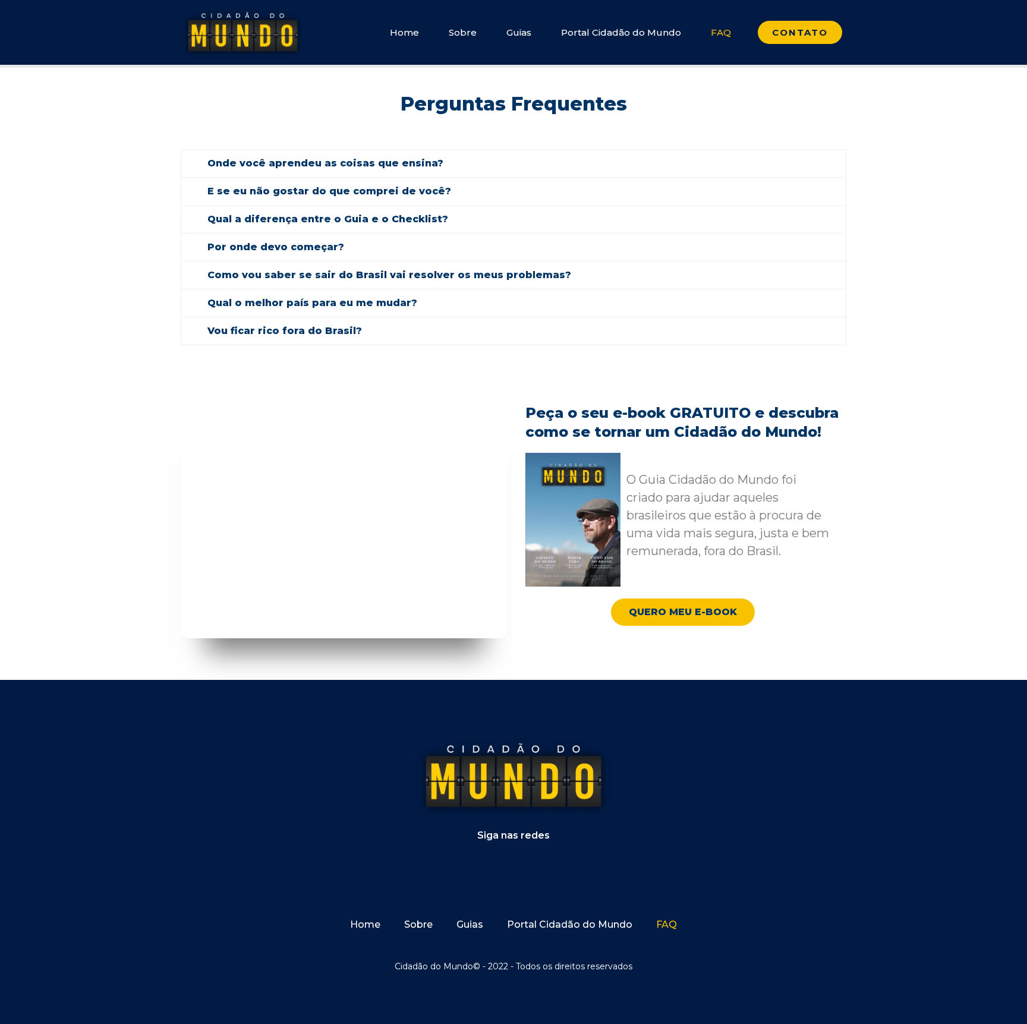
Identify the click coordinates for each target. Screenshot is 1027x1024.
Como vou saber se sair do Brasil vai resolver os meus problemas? (389, 275)
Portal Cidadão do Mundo (621, 32)
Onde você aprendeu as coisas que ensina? (325, 163)
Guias (518, 32)
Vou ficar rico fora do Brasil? (284, 330)
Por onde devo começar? (275, 247)
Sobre (463, 32)
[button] (513, 163)
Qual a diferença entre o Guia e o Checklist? (327, 219)
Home (404, 32)
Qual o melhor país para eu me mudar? (312, 302)
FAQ (721, 32)
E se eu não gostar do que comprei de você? (329, 191)
